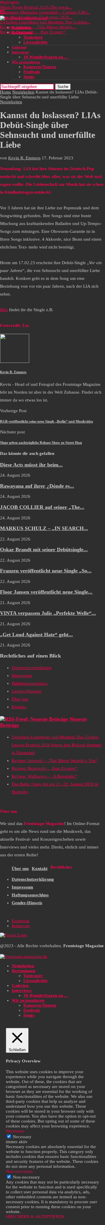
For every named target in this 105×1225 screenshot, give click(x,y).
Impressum (22, 675)
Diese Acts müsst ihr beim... (31, 465)
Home (5, 92)
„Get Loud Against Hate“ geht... (36, 634)
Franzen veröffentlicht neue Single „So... (46, 571)
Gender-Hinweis (26, 691)
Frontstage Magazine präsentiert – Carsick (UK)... (45, 12)
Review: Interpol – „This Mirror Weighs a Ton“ (54, 760)
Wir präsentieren (26, 62)
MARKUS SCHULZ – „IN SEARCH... (44, 528)
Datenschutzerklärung (32, 667)
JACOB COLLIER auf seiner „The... (42, 507)
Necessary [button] (15, 1131)
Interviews (20, 52)
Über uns (20, 699)
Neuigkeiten (21, 27)
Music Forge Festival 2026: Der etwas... (36, 7)
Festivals (31, 71)
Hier (4, 309)
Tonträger (33, 37)
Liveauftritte (35, 42)
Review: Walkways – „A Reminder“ (44, 776)
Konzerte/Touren (39, 66)
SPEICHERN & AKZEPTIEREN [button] (35, 1216)
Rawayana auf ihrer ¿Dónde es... (37, 486)
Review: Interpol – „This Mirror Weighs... (38, 27)
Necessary (22, 1136)
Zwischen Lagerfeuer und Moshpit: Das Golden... (45, 22)
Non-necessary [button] (19, 1171)
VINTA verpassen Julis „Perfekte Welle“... (48, 613)
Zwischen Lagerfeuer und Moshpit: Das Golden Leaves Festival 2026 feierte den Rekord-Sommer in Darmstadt (57, 745)
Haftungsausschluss (30, 683)
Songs (28, 76)
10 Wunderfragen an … (46, 57)
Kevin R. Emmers (24, 158)
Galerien (19, 47)
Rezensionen (22, 32)
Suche (62, 86)
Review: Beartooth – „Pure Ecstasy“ (33, 32)
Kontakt (19, 707)
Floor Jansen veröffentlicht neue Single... (46, 592)
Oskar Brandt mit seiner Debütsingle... (44, 549)
